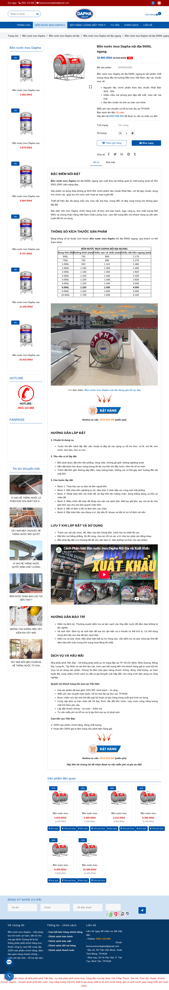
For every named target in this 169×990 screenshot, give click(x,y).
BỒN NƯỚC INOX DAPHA (49, 25)
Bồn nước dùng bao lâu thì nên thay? (26, 598)
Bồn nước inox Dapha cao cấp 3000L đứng (26, 355)
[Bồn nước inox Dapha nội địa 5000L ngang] (84, 14)
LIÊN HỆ (147, 25)
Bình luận (110, 162)
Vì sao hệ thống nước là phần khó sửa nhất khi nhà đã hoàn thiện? (26, 500)
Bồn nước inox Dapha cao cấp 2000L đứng (26, 302)
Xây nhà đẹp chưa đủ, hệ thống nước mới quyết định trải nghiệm (26, 533)
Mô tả (96, 162)
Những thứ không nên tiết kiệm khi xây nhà (26, 631)
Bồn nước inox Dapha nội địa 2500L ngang (90, 865)
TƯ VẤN (115, 25)
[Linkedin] (122, 154)
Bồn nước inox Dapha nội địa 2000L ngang (60, 865)
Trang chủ (13, 35)
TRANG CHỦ (23, 25)
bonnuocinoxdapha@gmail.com (54, 3)
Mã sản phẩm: (105, 67)
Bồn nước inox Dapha (33, 35)
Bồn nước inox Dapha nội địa (64, 35)
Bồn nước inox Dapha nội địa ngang (102, 35)
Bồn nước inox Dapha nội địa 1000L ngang (119, 813)
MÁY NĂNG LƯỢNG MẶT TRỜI (87, 25)
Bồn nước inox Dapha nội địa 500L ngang (60, 813)
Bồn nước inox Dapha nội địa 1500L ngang (148, 813)
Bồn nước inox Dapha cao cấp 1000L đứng (26, 196)
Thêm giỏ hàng (113, 143)
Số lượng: (102, 133)
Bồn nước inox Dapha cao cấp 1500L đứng (26, 249)
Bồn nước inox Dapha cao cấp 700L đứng (26, 143)
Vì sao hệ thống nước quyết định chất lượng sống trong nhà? (26, 565)
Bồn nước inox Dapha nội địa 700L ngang (89, 813)
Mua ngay (148, 143)
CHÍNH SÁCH (131, 25)
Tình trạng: (103, 125)
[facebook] (154, 3)
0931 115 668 (27, 3)
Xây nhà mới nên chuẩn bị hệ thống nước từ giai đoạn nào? (26, 664)
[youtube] (160, 3)
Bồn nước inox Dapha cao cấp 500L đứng (26, 90)
